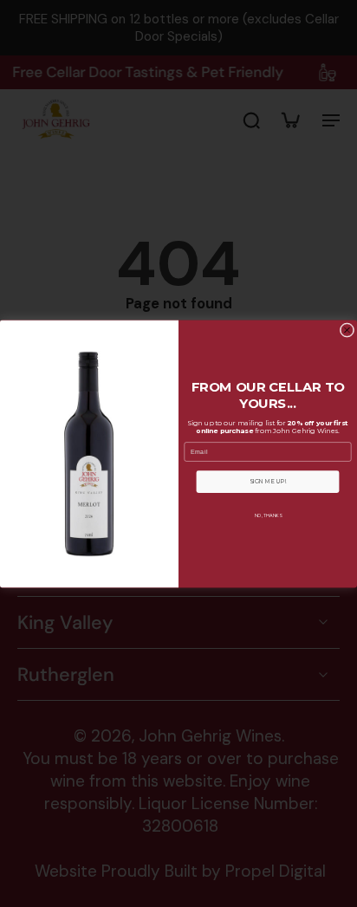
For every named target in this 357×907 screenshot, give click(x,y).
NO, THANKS (268, 514)
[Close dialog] (347, 329)
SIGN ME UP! (268, 481)
